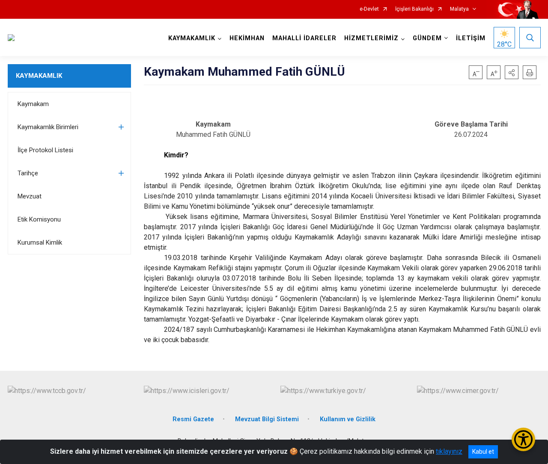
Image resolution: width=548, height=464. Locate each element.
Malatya (459, 9)
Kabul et (483, 451)
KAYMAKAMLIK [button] (191, 38)
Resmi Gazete (193, 419)
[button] (511, 72)
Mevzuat (30, 196)
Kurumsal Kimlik (40, 242)
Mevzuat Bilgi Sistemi (267, 419)
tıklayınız (449, 451)
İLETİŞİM (470, 38)
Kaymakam (33, 104)
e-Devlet (369, 9)
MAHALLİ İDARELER (304, 38)
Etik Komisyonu (39, 219)
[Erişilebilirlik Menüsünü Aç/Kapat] (523, 439)
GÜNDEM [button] (427, 38)
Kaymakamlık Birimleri (48, 127)
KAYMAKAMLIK (39, 76)
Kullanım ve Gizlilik (347, 419)
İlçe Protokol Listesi (45, 150)
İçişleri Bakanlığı (414, 9)
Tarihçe (28, 173)
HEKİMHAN (247, 38)
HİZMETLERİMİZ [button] (371, 38)
